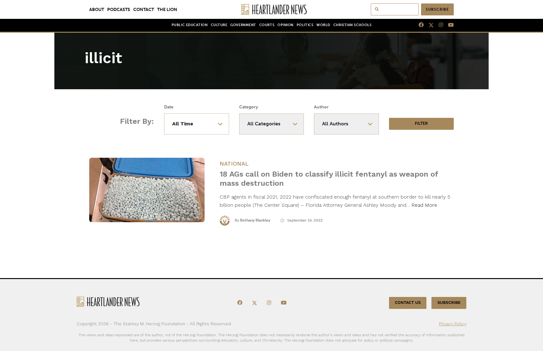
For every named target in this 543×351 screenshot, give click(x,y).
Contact (143, 9)
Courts (266, 25)
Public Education (190, 25)
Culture (219, 25)
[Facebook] (419, 25)
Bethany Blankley (255, 220)
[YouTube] (448, 25)
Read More (424, 205)
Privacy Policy (452, 323)
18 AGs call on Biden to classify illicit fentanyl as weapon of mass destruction (329, 179)
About (96, 9)
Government (243, 25)
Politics (305, 25)
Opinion (285, 25)
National (234, 163)
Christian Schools (352, 25)
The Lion (167, 9)
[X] (429, 25)
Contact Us (408, 302)
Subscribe (437, 9)
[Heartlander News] (271, 9)
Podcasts (118, 9)
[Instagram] (438, 25)
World (323, 25)
